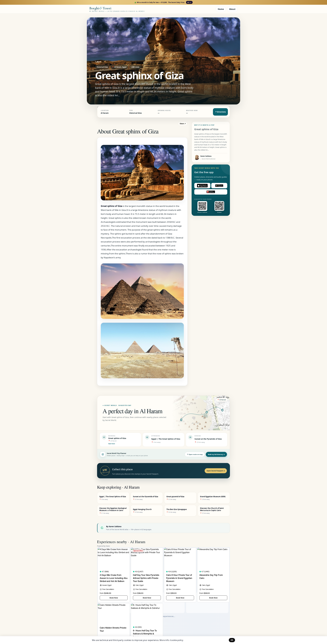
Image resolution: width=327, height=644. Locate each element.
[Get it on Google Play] (219, 185)
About (232, 9)
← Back (98, 62)
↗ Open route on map (195, 454)
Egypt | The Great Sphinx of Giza (165, 439)
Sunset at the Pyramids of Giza (208, 439)
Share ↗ (183, 124)
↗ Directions (220, 112)
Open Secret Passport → (216, 471)
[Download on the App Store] (202, 185)
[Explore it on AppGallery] (210, 192)
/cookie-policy (176, 640)
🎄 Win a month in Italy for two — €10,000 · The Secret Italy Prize (162, 2)
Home (221, 9)
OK (232, 640)
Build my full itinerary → (216, 454)
